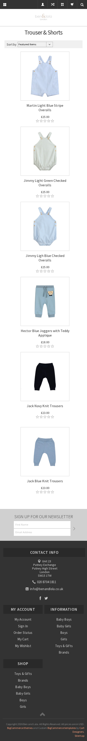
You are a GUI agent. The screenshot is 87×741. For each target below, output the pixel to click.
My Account (22, 619)
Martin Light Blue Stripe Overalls (45, 107)
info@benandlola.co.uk (46, 589)
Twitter (46, 598)
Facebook (40, 598)
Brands (64, 652)
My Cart (23, 639)
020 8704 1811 (46, 582)
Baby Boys (64, 619)
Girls (64, 639)
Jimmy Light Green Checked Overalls (45, 182)
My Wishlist (23, 646)
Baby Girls (64, 626)
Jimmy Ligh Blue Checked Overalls (45, 257)
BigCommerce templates (62, 728)
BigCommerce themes (20, 728)
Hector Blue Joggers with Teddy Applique (45, 332)
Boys (64, 632)
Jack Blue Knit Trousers (45, 481)
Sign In (23, 626)
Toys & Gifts (64, 646)
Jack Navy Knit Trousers (45, 406)
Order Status (23, 632)
